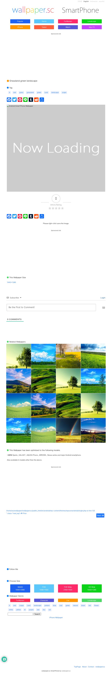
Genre (44, 21)
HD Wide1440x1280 (91, 588)
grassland (30, 92)
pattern (47, 605)
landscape (55, 92)
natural (75, 605)
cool (60, 605)
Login (102, 297)
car (50, 610)
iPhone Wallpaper (56, 617)
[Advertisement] (56, 54)
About (84, 667)
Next (99, 515)
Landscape (92, 21)
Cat (68, 600)
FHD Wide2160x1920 (68, 588)
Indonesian (94, 1)
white (11, 610)
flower (96, 605)
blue (54, 605)
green (39, 92)
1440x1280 (11, 282)
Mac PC (92, 27)
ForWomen (68, 21)
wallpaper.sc (100, 667)
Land (46, 92)
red (90, 605)
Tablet (44, 27)
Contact (91, 667)
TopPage (77, 667)
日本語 (80, 1)
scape (64, 92)
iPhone (20, 27)
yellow (18, 610)
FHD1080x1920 (44, 588)
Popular (20, 21)
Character (44, 600)
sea (38, 610)
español (101, 1)
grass (21, 92)
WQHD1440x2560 (20, 588)
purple (31, 610)
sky (44, 610)
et (25, 610)
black (83, 605)
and (14, 92)
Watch (68, 27)
